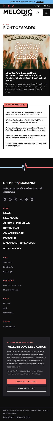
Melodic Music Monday (19, 243)
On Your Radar (13, 233)
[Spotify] (26, 199)
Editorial (10, 238)
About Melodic (9, 326)
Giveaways (7, 271)
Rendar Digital (10, 413)
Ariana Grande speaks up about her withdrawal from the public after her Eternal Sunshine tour (25, 129)
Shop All (6, 304)
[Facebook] (9, 6)
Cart (5, 308)
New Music (10, 218)
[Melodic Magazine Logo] (17, 12)
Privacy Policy (8, 417)
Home (6, 24)
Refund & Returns (23, 417)
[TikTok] (13, 6)
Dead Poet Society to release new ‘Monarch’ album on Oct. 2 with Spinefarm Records (24, 114)
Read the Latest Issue (12, 285)
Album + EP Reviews (16, 223)
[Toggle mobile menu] (46, 12)
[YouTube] (21, 199)
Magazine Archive (10, 290)
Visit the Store (26, 389)
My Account (8, 313)
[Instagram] (4, 6)
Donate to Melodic (26, 381)
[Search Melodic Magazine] (37, 12)
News (7, 213)
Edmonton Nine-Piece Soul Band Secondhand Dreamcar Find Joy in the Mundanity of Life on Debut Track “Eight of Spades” (25, 77)
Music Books (12, 248)
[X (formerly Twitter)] (15, 199)
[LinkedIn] (32, 199)
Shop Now (39, 1)
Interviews (11, 228)
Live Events (8, 267)
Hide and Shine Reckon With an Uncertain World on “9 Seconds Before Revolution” (26, 137)
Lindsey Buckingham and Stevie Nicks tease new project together (26, 145)
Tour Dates (8, 262)
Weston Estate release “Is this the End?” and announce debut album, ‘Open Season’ (24, 121)
